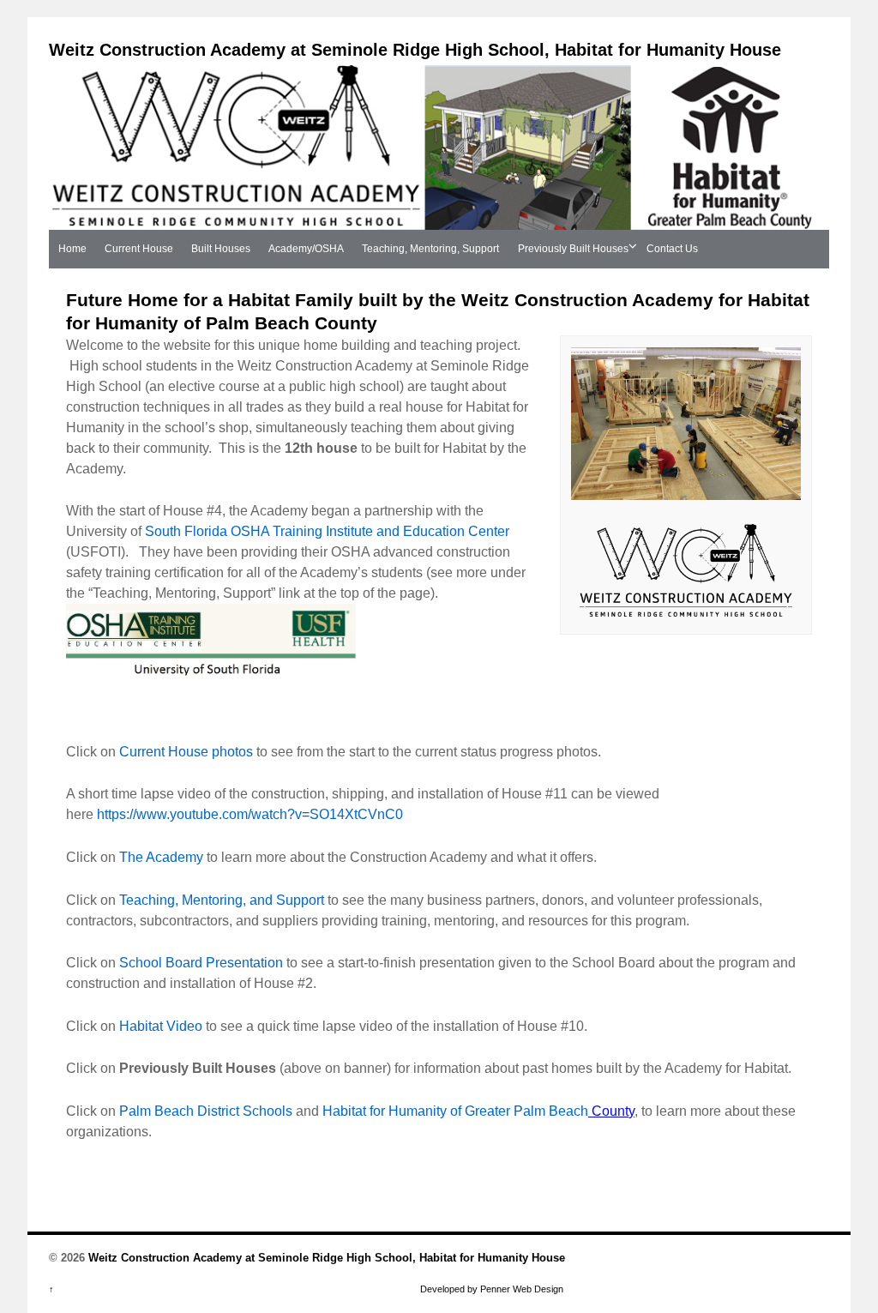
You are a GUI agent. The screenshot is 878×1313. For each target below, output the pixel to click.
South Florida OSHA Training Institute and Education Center (327, 531)
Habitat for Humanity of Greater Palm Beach (455, 1111)
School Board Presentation (202, 962)
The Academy (161, 857)
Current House (139, 249)
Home (72, 249)
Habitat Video (160, 1026)
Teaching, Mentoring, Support (430, 249)
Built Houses (220, 249)
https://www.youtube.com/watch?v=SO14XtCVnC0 (250, 814)
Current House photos (186, 751)
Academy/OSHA (306, 249)
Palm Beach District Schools (205, 1111)
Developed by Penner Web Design (491, 1289)
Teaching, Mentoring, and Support (221, 900)
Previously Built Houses (573, 249)
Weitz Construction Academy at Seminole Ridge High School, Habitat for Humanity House (415, 49)
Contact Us (672, 249)
